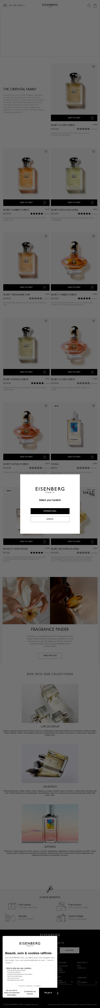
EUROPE (50, 519)
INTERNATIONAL (49, 511)
